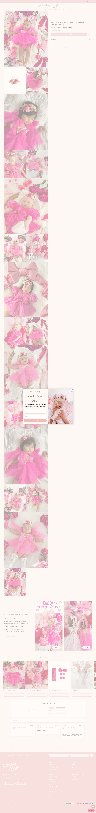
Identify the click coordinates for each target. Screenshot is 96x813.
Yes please (35, 420)
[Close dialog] (72, 390)
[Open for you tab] (93, 806)
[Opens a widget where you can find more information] (91, 810)
